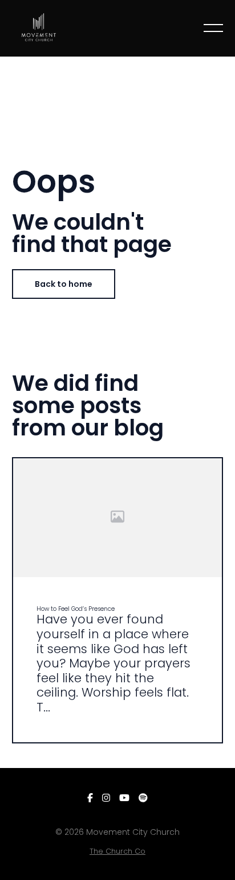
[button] (213, 28)
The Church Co (117, 851)
